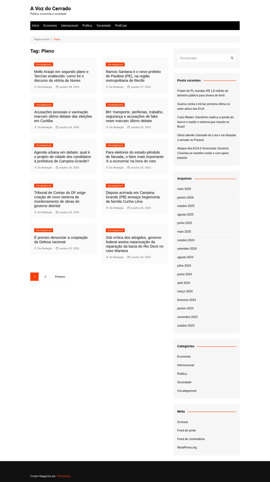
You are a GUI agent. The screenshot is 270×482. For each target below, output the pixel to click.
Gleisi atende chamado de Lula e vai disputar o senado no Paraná (206, 137)
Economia (50, 25)
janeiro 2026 (185, 197)
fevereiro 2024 (186, 299)
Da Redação (45, 86)
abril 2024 (183, 282)
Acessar (182, 422)
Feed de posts (186, 430)
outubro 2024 (186, 240)
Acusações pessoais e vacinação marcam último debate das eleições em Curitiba (63, 116)
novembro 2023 (187, 317)
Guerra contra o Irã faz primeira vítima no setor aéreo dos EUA (203, 106)
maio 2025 (184, 231)
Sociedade (104, 25)
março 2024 (185, 291)
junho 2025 (184, 223)
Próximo (60, 276)
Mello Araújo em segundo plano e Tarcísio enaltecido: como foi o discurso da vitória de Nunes (61, 76)
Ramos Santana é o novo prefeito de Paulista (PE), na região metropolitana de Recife (133, 76)
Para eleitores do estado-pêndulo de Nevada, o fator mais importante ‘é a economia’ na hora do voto (135, 156)
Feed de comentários (191, 439)
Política (87, 25)
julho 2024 (184, 265)
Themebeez (63, 476)
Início (35, 25)
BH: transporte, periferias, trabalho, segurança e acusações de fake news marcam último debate (134, 116)
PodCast (121, 25)
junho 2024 (184, 274)
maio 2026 (184, 188)
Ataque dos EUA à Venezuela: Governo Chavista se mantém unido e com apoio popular (203, 153)
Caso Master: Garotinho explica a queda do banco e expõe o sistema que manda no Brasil (205, 122)
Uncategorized (43, 64)
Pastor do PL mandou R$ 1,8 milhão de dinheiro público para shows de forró (202, 93)
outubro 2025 (186, 205)
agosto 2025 (185, 214)
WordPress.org (187, 447)
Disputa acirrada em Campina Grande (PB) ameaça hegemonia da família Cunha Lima (133, 197)
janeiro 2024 (185, 308)
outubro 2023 (186, 325)
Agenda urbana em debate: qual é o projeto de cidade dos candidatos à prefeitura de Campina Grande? (62, 156)
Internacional (69, 25)
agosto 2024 (185, 257)
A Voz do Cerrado (50, 8)
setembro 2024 (187, 248)
